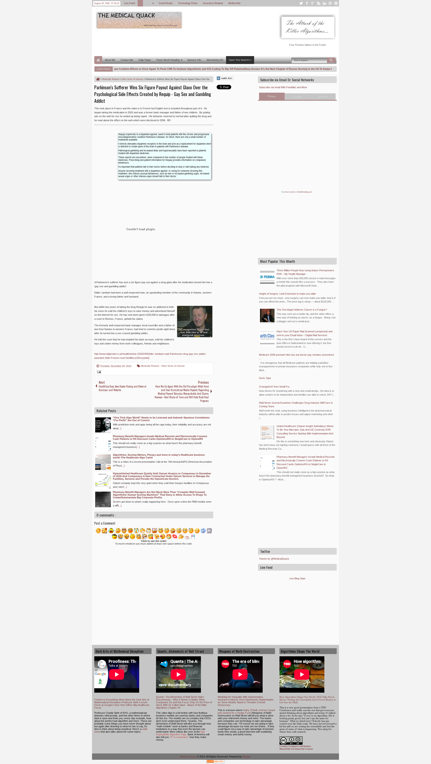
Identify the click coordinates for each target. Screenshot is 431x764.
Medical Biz (234, 3)
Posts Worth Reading (168, 60)
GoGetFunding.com (304, 192)
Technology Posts (188, 3)
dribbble (330, 3)
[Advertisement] (176, 42)
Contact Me (127, 60)
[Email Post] (98, 372)
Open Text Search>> (240, 60)
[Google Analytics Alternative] (215, 762)
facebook (307, 3)
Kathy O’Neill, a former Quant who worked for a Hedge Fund (246, 711)
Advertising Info (215, 60)
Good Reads (166, 3)
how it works (290, 192)
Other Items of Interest (173, 366)
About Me (110, 60)
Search (331, 60)
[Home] (97, 79)
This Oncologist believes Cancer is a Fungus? (302, 309)
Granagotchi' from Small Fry (274, 386)
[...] (119, 428)
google (313, 3)
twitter (301, 3)
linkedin (324, 3)
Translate (297, 96)
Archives (323, 96)
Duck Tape (265, 378)
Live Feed (129, 3)
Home (98, 60)
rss (318, 3)
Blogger (247, 756)
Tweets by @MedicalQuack (274, 558)
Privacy (272, 96)
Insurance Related (213, 3)
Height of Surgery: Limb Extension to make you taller (287, 293)
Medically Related (150, 366)
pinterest (336, 3)
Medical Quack (188, 756)
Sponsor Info (194, 60)
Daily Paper (145, 60)
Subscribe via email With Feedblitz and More (283, 87)
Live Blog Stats (297, 578)
